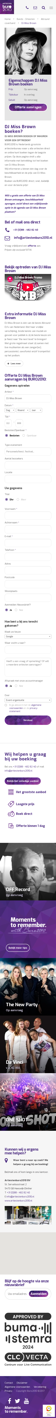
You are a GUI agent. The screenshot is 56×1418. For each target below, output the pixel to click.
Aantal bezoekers (14, 458)
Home (8, 19)
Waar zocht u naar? (15, 642)
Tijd (7, 416)
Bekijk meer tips (18, 947)
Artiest (9, 391)
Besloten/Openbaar (16, 430)
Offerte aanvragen (28, 107)
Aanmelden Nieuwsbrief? (18, 604)
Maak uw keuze (13, 631)
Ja (11, 610)
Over (7, 695)
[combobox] (10, 410)
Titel (7, 494)
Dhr (12, 499)
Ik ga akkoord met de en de (25, 708)
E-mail (9, 536)
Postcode (10, 577)
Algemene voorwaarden (17, 1386)
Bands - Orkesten (26, 19)
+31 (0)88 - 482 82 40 (25, 229)
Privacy (8, 1390)
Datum (9, 405)
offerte (32, 245)
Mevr (23, 499)
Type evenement (13, 445)
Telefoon (10, 550)
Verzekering (40, 1386)
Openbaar (32, 435)
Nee (21, 610)
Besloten (14, 435)
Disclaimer (22, 1382)
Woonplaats (11, 591)
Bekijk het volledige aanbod (22, 781)
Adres (8, 563)
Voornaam (11, 509)
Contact (9, 1382)
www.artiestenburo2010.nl (18, 1200)
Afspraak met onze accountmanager (24, 680)
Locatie (8, 472)
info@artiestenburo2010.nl (32, 238)
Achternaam (12, 522)
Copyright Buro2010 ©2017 (30, 1390)
